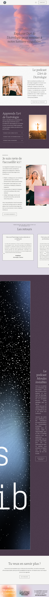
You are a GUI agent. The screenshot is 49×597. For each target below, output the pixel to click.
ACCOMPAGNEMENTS (9, 214)
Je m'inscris (24, 576)
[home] (7, 2)
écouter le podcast (38, 102)
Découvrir (24, 47)
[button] (36, 2)
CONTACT (42, 2)
